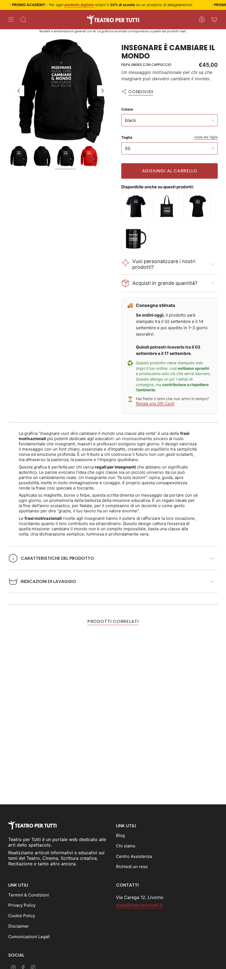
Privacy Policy (22, 905)
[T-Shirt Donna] (197, 206)
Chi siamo (125, 845)
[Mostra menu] (11, 19)
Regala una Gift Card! (155, 403)
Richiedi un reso (132, 866)
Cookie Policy (21, 915)
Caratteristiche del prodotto (57, 558)
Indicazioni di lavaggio (48, 581)
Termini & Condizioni (28, 895)
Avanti (102, 90)
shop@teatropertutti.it (139, 905)
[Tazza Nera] (135, 239)
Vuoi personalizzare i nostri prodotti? (163, 264)
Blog (120, 835)
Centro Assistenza (134, 856)
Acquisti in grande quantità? (164, 283)
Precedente (18, 90)
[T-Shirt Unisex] (135, 206)
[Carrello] (214, 19)
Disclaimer (18, 926)
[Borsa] (166, 206)
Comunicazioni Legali (29, 936)
